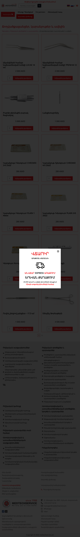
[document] (40, 268)
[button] (58, 251)
